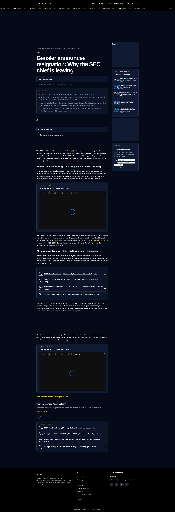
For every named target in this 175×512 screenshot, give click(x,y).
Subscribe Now (119, 165)
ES (133, 3)
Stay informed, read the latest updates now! (52, 397)
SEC (72, 151)
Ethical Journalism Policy (84, 494)
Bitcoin (56, 240)
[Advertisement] (87, 24)
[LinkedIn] (127, 484)
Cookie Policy (80, 491)
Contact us (80, 497)
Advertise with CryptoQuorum (85, 482)
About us (79, 499)
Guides (109, 3)
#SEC (39, 417)
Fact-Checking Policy (83, 488)
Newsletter (80, 485)
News (94, 3)
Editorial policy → (42, 411)
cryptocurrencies (72, 161)
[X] (111, 484)
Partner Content (119, 3)
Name (116, 160)
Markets (102, 3)
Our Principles (81, 480)
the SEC (47, 173)
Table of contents (46, 129)
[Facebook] (122, 484)
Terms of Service (81, 477)
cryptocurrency (96, 240)
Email (116, 162)
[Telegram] (116, 484)
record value (42, 243)
